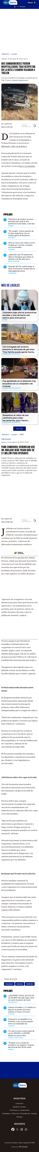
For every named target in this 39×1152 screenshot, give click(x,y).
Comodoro (9, 984)
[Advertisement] (19, 30)
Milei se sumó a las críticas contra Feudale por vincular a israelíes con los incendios (21, 245)
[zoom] (19, 102)
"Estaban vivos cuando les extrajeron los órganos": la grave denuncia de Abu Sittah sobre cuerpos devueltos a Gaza (21, 1046)
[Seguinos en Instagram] (22, 1129)
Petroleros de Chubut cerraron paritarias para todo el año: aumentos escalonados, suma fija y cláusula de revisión (21, 222)
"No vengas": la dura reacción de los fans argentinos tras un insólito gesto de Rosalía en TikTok (21, 234)
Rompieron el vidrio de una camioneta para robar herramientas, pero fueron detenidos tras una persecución (17, 419)
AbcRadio (29, 984)
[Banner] (19, 555)
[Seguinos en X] (17, 1129)
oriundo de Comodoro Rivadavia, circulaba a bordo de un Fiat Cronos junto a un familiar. (19, 162)
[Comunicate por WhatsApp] (26, 1129)
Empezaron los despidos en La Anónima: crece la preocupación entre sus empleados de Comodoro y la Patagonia (20, 1022)
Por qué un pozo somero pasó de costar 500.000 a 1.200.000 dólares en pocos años (21, 1033)
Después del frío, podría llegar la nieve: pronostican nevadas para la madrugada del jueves (21, 268)
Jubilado (19, 984)
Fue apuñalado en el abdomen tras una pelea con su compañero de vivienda (19, 384)
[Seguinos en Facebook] (13, 1129)
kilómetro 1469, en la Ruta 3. (14, 146)
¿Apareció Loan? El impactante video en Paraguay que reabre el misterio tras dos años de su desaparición (20, 258)
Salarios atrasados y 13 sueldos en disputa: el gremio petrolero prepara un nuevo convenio (22, 1009)
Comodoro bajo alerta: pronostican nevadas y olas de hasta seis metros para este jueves (19, 315)
